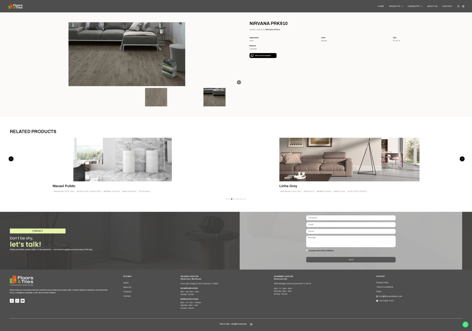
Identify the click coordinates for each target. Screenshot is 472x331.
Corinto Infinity (291, 186)
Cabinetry (414, 6)
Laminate (260, 30)
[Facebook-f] (12, 301)
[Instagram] (17, 301)
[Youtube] (23, 301)
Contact (447, 6)
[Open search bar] (458, 6)
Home (381, 6)
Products (394, 6)
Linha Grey (61, 186)
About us (432, 6)
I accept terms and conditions (321, 250)
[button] (11, 158)
